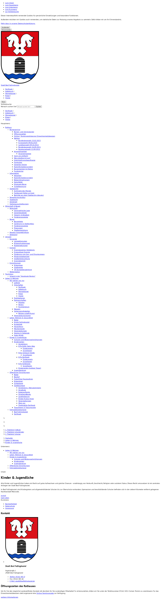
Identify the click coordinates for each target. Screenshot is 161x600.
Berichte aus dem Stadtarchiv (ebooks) (29, 195)
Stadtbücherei (19, 385)
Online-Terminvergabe (45, 593)
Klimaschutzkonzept (22, 243)
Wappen (17, 309)
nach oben (5, 498)
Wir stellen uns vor (17, 280)
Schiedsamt (18, 383)
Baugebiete (18, 221)
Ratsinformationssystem (23, 167)
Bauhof (17, 377)
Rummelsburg (23, 307)
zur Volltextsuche (12, 12)
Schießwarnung (20, 186)
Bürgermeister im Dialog (23, 169)
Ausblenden (5, 27)
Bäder (16, 320)
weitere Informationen (9, 597)
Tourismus (9, 274)
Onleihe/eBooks (24, 394)
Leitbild (17, 283)
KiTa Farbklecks (24, 364)
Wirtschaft (13, 208)
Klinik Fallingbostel (21, 322)
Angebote (22, 390)
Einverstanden (6, 30)
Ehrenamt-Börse (20, 184)
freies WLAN (18, 335)
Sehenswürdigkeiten (22, 311)
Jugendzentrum (20, 370)
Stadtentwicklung (21, 230)
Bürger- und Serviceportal (24, 132)
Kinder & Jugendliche (18, 337)
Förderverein (28, 348)
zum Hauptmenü (11, 5)
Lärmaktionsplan (20, 241)
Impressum (9, 508)
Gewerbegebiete (20, 213)
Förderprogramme (21, 217)
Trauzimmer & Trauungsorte (25, 407)
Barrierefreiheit (11, 504)
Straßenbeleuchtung (22, 259)
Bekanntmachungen (22, 180)
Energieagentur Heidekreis (24, 250)
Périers (21, 305)
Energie (13, 248)
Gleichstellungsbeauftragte (24, 160)
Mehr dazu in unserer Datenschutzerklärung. (18, 23)
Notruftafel (18, 182)
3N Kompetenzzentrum (23, 269)
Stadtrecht (14, 199)
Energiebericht (19, 261)
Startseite (9, 438)
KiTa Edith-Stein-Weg (26, 346)
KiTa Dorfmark (23, 357)
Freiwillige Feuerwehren (23, 379)
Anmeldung (22, 344)
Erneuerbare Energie (22, 252)
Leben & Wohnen (12, 278)
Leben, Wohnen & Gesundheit (21, 318)
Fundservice (18, 171)
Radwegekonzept (20, 245)
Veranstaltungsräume (22, 315)
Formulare (18, 162)
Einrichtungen (15, 263)
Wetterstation (15, 272)
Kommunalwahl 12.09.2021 (29, 149)
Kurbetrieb (18, 324)
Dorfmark (8, 89)
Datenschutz (10, 506)
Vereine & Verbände (21, 333)
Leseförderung (24, 396)
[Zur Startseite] (20, 83)
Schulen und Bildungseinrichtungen (28, 340)
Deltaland (13, 234)
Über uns (21, 403)
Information (14, 173)
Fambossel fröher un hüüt (24, 193)
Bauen (12, 219)
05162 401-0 (17, 577)
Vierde (7, 98)
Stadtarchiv (14, 189)
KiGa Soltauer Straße (26, 353)
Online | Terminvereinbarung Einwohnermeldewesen (34, 136)
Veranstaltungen (20, 331)
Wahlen (17, 138)
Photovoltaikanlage (21, 256)
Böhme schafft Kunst (26, 313)
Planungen (18, 228)
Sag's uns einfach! (21, 156)
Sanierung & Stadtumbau (24, 224)
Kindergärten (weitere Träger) (29, 368)
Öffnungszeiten (20, 134)
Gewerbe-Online (20, 164)
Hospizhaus (18, 326)
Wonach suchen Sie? (9, 106)
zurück (3, 495)
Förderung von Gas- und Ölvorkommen (29, 254)
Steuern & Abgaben (21, 215)
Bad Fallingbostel (21, 412)
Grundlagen (27, 350)
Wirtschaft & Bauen (12, 206)
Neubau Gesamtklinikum (19, 232)
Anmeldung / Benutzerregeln (29, 388)
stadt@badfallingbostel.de (22, 581)
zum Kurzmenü (11, 9)
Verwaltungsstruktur (17, 197)
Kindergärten (19, 342)
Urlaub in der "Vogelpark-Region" (22, 276)
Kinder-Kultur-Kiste (26, 399)
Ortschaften (18, 285)
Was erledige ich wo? (22, 158)
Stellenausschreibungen (19, 204)
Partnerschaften (20, 300)
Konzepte (13, 239)
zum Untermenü (11, 7)
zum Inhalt (9, 3)
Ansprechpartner (20, 151)
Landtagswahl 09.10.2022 (28, 145)
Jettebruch (9, 91)
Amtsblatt (13, 202)
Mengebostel (10, 93)
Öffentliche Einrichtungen (20, 372)
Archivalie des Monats (22, 191)
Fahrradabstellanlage (18, 410)
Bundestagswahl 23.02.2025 (29, 140)
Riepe (7, 96)
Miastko (21, 302)
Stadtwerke (18, 267)
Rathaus (8, 127)
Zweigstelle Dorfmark (26, 405)
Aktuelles (17, 175)
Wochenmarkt (19, 329)
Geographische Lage (22, 210)
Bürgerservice (15, 129)
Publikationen (19, 298)
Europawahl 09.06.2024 (27, 143)
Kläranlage (18, 265)
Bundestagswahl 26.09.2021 (29, 147)
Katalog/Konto (24, 392)
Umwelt (8, 237)
